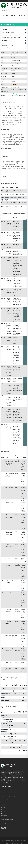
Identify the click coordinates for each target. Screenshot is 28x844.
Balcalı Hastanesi (5, 790)
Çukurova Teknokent (6, 799)
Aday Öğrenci (19, 1)
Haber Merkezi (5, 798)
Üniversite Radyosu (6, 792)
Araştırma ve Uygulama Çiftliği (8, 796)
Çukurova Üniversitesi (10, 1)
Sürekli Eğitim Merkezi (7, 794)
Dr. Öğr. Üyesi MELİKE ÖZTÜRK (19, 94)
